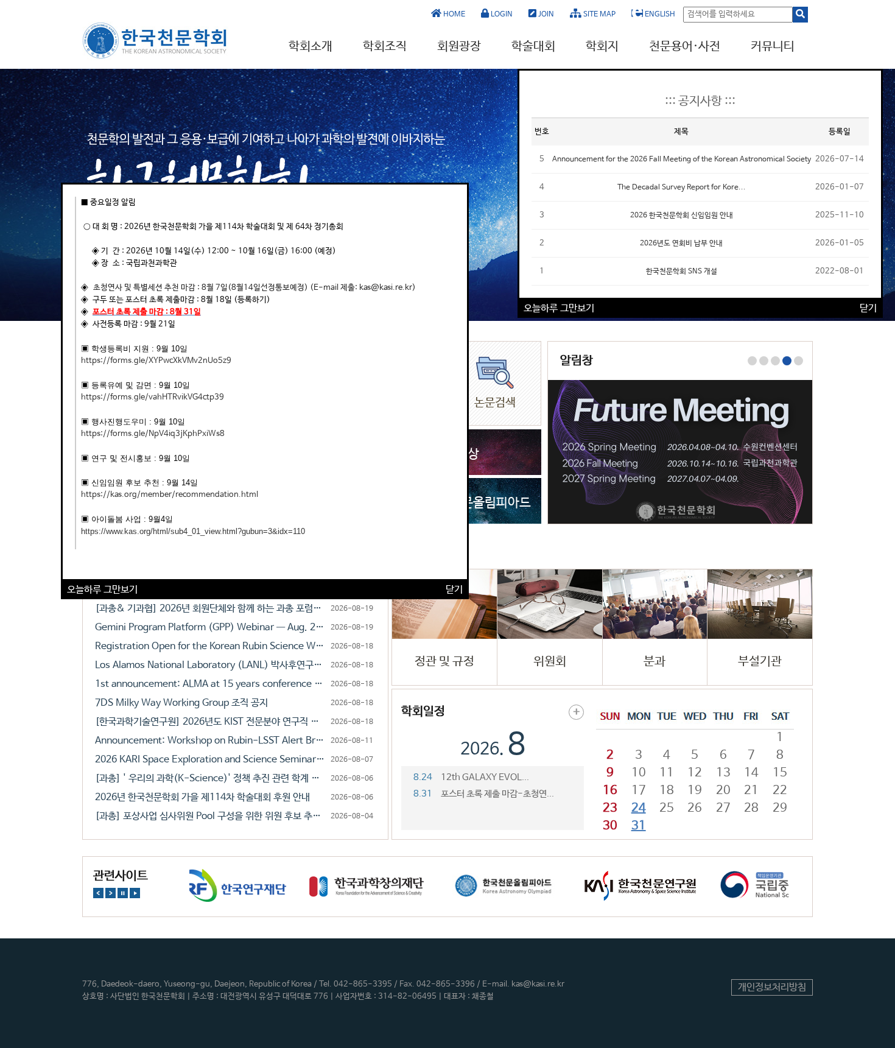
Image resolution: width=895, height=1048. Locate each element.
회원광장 (459, 47)
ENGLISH (659, 14)
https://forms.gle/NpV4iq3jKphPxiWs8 (153, 433)
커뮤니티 (773, 47)
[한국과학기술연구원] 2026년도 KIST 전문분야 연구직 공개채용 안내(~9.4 (210, 722)
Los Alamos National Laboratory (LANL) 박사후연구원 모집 (210, 665)
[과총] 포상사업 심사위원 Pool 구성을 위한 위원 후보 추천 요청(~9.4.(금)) (210, 816)
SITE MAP (598, 14)
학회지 (602, 47)
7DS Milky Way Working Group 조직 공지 (181, 703)
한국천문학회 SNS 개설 (681, 271)
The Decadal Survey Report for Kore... (681, 187)
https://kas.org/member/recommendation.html (169, 494)
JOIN (545, 14)
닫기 (454, 590)
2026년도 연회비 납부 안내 (681, 243)
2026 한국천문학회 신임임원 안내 (681, 215)
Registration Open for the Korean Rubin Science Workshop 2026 (210, 646)
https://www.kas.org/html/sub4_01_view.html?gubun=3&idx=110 (193, 531)
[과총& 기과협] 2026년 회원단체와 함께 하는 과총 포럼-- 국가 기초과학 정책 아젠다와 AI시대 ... (210, 608)
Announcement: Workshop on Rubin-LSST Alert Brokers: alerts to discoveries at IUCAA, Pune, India (210, 741)
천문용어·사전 (684, 47)
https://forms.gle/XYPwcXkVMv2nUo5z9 (156, 360)
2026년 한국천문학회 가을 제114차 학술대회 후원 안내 (202, 797)
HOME (453, 14)
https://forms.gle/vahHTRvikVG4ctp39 (152, 397)
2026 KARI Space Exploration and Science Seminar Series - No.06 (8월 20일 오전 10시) (210, 759)
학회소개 (310, 47)
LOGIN (501, 14)
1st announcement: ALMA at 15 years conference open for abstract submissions (210, 684)
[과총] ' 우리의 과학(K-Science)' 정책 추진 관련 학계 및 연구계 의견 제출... (210, 778)
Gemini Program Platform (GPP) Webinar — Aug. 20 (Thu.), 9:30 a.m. (210, 627)
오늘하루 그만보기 (102, 590)
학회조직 (385, 47)
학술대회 (533, 47)
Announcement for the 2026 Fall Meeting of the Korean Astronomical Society (681, 159)
